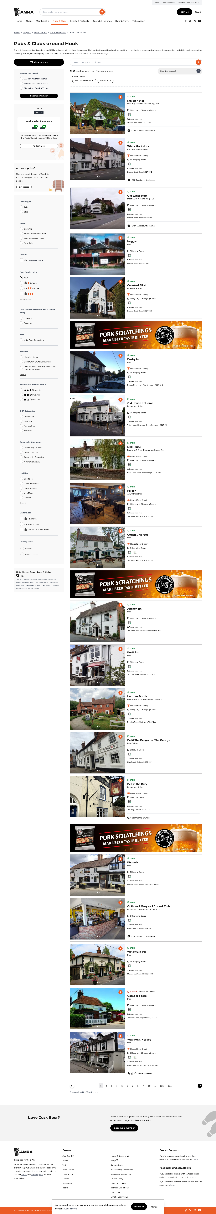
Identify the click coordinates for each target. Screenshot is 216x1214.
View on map (41, 62)
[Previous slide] (74, 113)
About (65, 1160)
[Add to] (120, 97)
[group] (97, 113)
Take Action (67, 1174)
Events (65, 1178)
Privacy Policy (117, 1165)
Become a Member (39, 95)
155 (162, 1085)
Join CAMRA (68, 1156)
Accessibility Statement (122, 1169)
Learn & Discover (168, 3)
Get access (24, 186)
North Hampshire (58, 32)
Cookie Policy (117, 1178)
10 (149, 1085)
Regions (27, 32)
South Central (40, 32)
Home (17, 32)
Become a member (124, 1127)
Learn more (70, 1208)
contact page (37, 1174)
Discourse (115, 1192)
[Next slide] (120, 113)
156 (170, 1085)
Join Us (185, 11)
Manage (155, 1206)
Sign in (198, 11)
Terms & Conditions (120, 1187)
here (196, 1159)
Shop (157, 3)
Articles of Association (121, 1174)
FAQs (24, 1174)
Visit (64, 1165)
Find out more (39, 146)
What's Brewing (118, 1196)
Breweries (67, 1183)
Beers (65, 1187)
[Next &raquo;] (200, 1086)
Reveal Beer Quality (139, 155)
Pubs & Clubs (68, 1169)
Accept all (139, 1206)
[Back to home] (24, 12)
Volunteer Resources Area (188, 3)
